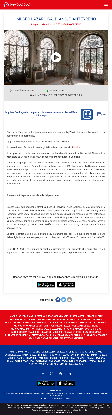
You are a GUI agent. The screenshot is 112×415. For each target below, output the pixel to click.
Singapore (54, 361)
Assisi (28, 352)
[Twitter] (63, 299)
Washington (76, 364)
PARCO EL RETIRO (18, 319)
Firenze (42, 355)
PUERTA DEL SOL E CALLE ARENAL (73, 319)
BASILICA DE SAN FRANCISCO (25, 332)
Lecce (66, 355)
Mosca (11, 358)
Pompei (81, 358)
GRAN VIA (42, 322)
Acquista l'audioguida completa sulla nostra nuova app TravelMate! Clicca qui (41, 114)
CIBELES (83, 322)
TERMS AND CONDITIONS (51, 399)
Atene (36, 352)
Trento (33, 364)
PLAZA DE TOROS (72, 332)
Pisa (72, 358)
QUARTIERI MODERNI (51, 332)
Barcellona (48, 352)
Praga (90, 358)
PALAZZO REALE (94, 316)
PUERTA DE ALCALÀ (41, 335)
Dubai (33, 355)
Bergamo (62, 352)
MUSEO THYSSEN (46, 319)
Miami (94, 355)
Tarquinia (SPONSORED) (74, 361)
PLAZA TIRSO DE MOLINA (17, 335)
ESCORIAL (97, 319)
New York (31, 358)
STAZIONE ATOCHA (73, 329)
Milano (103, 355)
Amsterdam (16, 352)
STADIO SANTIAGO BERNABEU (43, 338)
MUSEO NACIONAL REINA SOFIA (20, 322)
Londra (75, 355)
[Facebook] (58, 299)
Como (99, 352)
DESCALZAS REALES (60, 326)
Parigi (53, 358)
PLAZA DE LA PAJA (92, 332)
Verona (54, 364)
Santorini (41, 361)
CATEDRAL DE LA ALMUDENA (63, 322)
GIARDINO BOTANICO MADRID (67, 335)
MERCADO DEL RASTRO (22, 329)
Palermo (43, 358)
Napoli (20, 358)
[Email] (69, 299)
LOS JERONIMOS (93, 329)
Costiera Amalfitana (16, 355)
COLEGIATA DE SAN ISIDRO (85, 326)
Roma (10, 361)
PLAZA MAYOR (77, 316)
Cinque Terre (86, 352)
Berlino (73, 352)
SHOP (104, 114)
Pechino (63, 358)
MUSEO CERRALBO (98, 322)
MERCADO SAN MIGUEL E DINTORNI (31, 326)
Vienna (63, 364)
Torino (101, 361)
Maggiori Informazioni (55, 412)
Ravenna (100, 358)
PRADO (32, 319)
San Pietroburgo (24, 361)
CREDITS (67, 399)
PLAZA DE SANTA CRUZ (95, 335)
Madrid (45, 24)
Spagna (34, 24)
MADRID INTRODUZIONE (21, 316)
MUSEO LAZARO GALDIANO (67, 24)
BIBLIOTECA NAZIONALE (71, 338)
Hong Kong (55, 355)
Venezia (43, 364)
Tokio (92, 361)
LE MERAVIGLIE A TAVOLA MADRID (51, 316)
